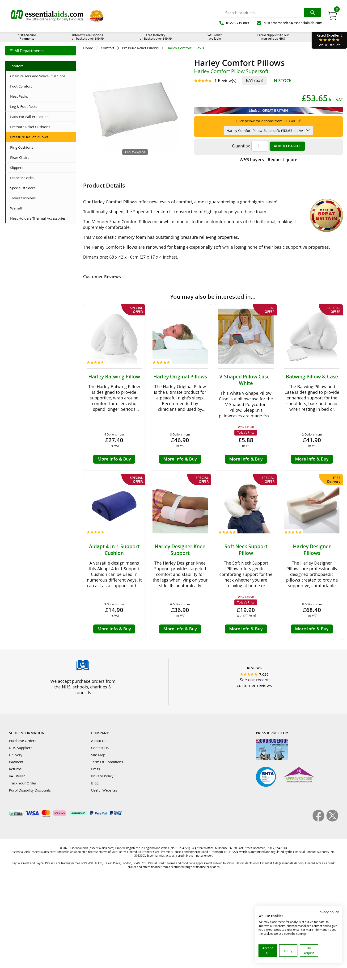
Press (95, 769)
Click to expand (135, 152)
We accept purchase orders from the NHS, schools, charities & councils (82, 686)
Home (88, 48)
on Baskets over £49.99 (156, 37)
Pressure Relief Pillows (140, 48)
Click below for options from (265, 120)
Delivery (15, 754)
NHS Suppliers (20, 747)
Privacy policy (328, 912)
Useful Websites (104, 790)
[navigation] (40, 50)
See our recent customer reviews (254, 682)
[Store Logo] (47, 16)
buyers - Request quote (268, 159)
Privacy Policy (102, 776)
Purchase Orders (22, 740)
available (214, 37)
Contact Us (100, 747)
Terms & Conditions (107, 761)
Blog (94, 783)
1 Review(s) (225, 80)
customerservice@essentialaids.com (293, 23)
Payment (16, 761)
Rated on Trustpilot (329, 40)
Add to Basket (287, 145)
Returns (15, 769)
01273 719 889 (237, 23)
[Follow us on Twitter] (332, 820)
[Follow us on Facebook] (319, 820)
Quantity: (241, 146)
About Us (98, 740)
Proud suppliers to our (273, 37)
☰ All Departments (26, 50)
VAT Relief (17, 776)
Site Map (98, 754)
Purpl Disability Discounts (30, 790)
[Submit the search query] (312, 12)
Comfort (107, 48)
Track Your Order (22, 783)
